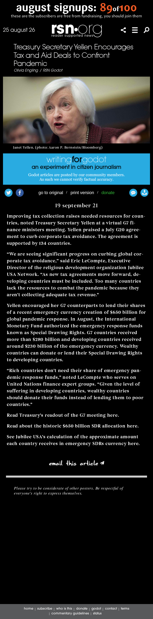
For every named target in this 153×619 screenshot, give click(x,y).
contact (111, 608)
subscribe (44, 608)
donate (108, 192)
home (28, 608)
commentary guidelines (70, 613)
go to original (50, 192)
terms (125, 608)
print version (82, 192)
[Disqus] (76, 553)
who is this (64, 608)
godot (96, 608)
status (97, 613)
